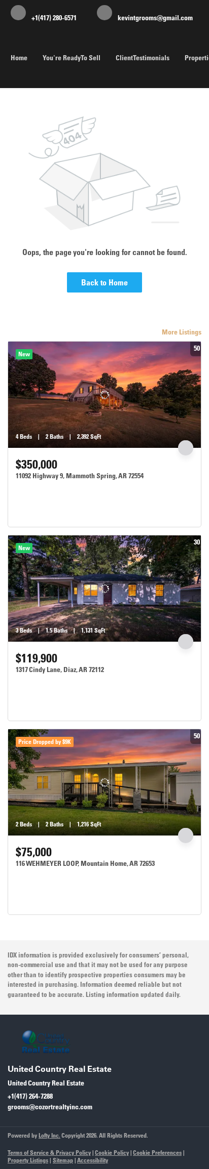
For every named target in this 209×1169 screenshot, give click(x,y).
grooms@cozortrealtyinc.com (50, 1106)
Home (19, 57)
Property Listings (28, 1160)
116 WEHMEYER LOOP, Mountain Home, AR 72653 (85, 863)
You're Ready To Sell (71, 57)
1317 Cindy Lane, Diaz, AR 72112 (60, 669)
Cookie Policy (112, 1152)
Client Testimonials (142, 57)
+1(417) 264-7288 (30, 1096)
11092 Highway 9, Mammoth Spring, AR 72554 (80, 475)
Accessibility (92, 1160)
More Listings (181, 332)
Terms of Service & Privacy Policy (49, 1152)
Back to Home (104, 282)
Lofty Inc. (49, 1135)
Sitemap (63, 1160)
